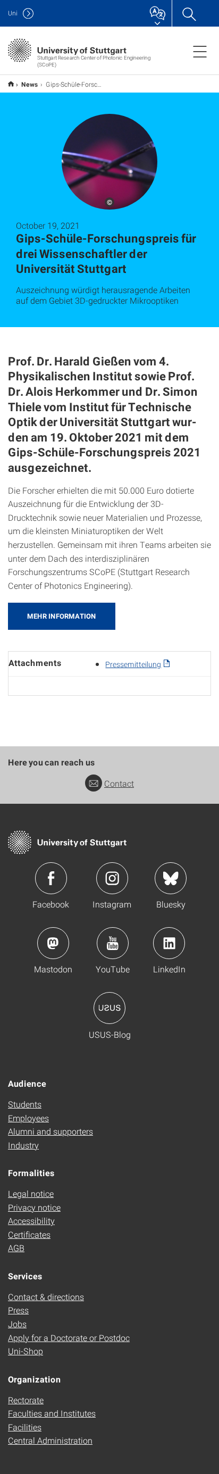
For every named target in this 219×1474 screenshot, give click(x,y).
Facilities (24, 1427)
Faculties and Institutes (52, 1413)
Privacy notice (34, 1207)
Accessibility (31, 1220)
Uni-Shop (25, 1350)
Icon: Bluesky (171, 878)
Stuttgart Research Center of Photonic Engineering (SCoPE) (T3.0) (11, 84)
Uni (13, 13)
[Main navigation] (200, 51)
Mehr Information (61, 616)
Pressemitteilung (133, 664)
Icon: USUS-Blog (109, 1008)
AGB (16, 1247)
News (29, 84)
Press (18, 1309)
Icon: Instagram (112, 878)
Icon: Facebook (51, 878)
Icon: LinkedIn (169, 943)
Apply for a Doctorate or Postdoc (69, 1337)
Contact (119, 783)
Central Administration (50, 1440)
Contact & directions (46, 1296)
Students (24, 1104)
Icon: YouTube (113, 943)
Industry (23, 1145)
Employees (28, 1117)
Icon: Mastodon (53, 943)
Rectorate (26, 1399)
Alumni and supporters (50, 1131)
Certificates (29, 1234)
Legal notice (31, 1193)
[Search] (189, 13)
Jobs (17, 1323)
